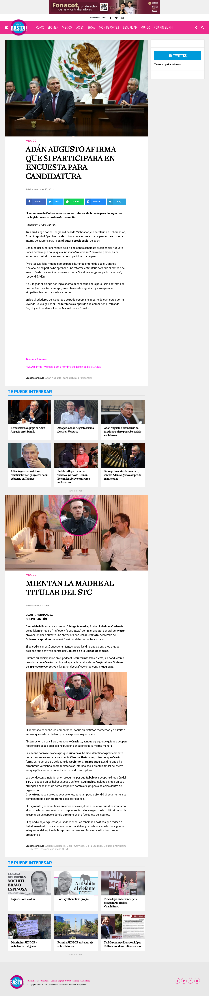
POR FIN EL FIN (163, 27)
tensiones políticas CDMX (54, 849)
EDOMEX (53, 27)
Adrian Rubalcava (55, 846)
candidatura (70, 378)
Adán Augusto (53, 378)
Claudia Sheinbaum (115, 846)
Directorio (45, 981)
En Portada (85, 981)
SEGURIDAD (130, 27)
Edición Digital (57, 981)
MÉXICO (67, 27)
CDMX (40, 27)
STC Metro (32, 849)
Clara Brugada (94, 846)
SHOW (91, 27)
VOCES (80, 27)
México (76, 981)
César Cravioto (75, 846)
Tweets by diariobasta (167, 64)
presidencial (85, 378)
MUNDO (145, 27)
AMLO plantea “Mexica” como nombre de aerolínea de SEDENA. (63, 366)
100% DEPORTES (109, 27)
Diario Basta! (33, 981)
